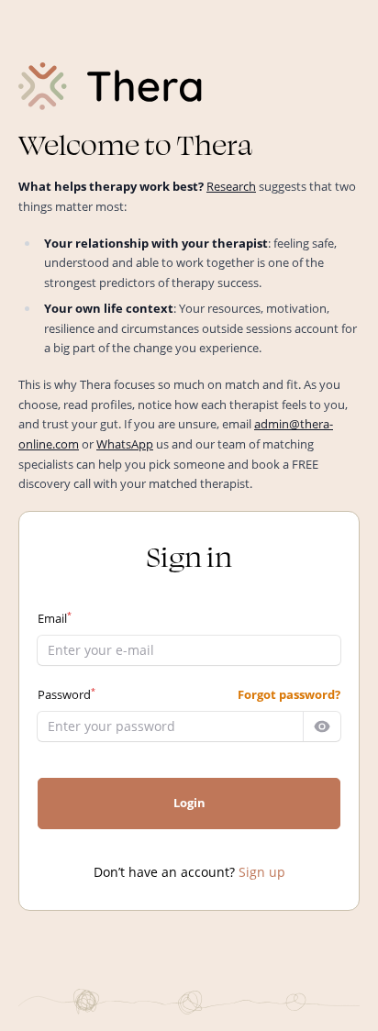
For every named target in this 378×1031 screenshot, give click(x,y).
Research (231, 186)
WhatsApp (124, 444)
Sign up (262, 872)
